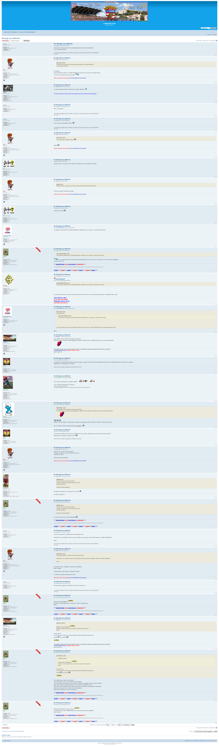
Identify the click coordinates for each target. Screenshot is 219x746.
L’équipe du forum (188, 740)
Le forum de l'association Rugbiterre (27, 32)
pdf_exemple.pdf (60, 279)
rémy (57, 359)
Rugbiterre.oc (15, 32)
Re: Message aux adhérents (63, 44)
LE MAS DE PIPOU (60, 227)
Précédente (5, 724)
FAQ (209, 34)
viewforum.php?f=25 (59, 261)
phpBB (103, 743)
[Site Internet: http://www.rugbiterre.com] (4, 80)
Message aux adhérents (11, 38)
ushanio (57, 45)
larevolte (58, 276)
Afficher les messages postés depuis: (98, 724)
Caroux (57, 404)
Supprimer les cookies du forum (199, 740)
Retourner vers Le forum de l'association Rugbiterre (13, 731)
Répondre (4, 40)
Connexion (214, 34)
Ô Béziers (58, 336)
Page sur (205, 40)
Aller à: (191, 731)
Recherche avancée (212, 29)
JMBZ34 (57, 86)
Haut (215, 55)
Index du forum (7, 32)
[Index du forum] (109, 20)
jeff (56, 161)
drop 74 (57, 250)
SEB (57, 59)
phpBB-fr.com (112, 744)
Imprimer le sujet (213, 31)
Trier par (116, 724)
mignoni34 (58, 476)
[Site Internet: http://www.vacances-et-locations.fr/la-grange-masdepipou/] (4, 244)
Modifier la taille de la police (215, 31)
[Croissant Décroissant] (129, 724)
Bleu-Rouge (58, 377)
